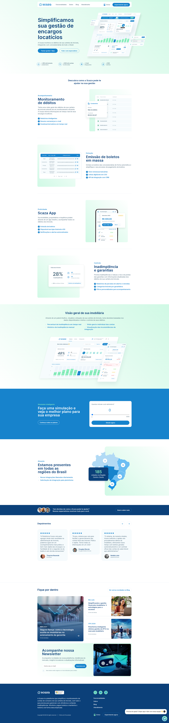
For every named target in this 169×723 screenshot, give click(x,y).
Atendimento (85, 4)
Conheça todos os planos (49, 422)
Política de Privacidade (65, 715)
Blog (77, 4)
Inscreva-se (80, 666)
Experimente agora (121, 5)
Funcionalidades (61, 4)
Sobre (71, 4)
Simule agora (110, 423)
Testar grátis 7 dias (48, 51)
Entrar (108, 5)
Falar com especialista (69, 51)
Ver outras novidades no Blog (119, 590)
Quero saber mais (123, 510)
